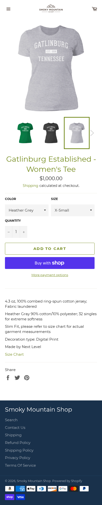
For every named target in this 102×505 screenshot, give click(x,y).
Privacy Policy (17, 457)
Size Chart (14, 354)
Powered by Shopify (67, 481)
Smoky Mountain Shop (34, 481)
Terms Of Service (20, 465)
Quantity (13, 220)
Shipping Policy (19, 450)
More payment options (49, 275)
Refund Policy (17, 442)
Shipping (30, 185)
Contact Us (15, 427)
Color (10, 199)
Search (11, 419)
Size (54, 199)
